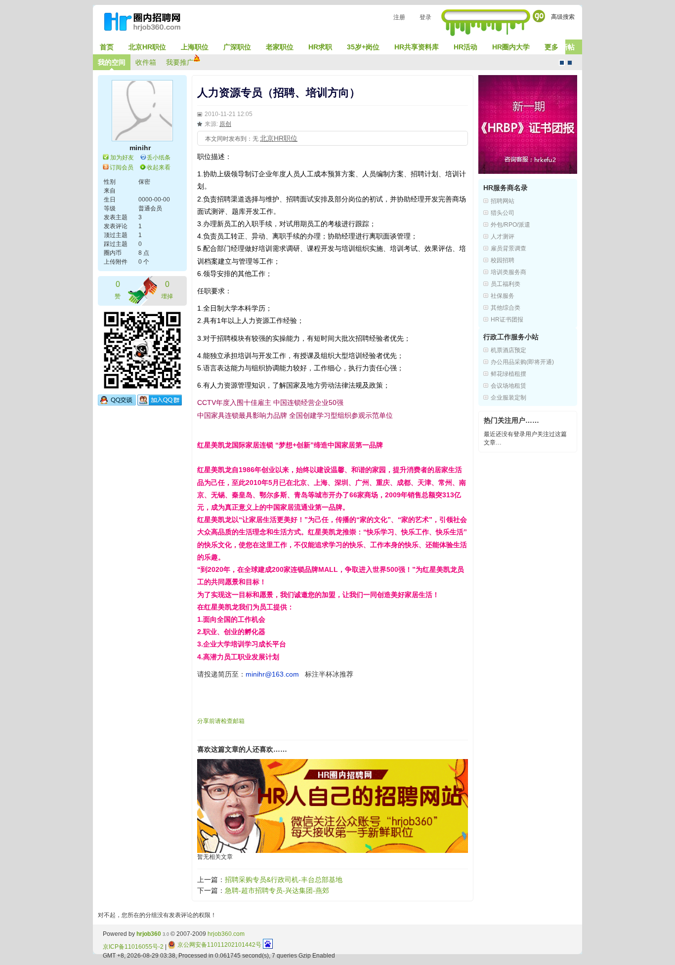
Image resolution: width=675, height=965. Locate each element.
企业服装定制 (508, 397)
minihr (140, 148)
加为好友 (122, 157)
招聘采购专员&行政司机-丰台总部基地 (283, 880)
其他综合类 (505, 307)
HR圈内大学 (511, 47)
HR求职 (320, 47)
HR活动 (465, 47)
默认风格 (562, 63)
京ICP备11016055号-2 (133, 946)
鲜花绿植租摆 (508, 373)
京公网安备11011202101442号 (219, 944)
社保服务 (502, 295)
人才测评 (502, 236)
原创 (225, 124)
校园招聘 (502, 260)
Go (539, 16)
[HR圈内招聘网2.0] (147, 24)
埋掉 (167, 290)
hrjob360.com (226, 933)
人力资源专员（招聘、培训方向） (278, 92)
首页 (107, 47)
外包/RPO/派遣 (510, 224)
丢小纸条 (158, 157)
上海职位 (195, 47)
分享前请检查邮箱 (221, 721)
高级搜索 (563, 16)
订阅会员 (121, 167)
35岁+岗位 (363, 47)
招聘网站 (502, 201)
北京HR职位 (147, 47)
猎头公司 (502, 212)
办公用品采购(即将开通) (522, 362)
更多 (551, 47)
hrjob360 (148, 933)
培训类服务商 (508, 272)
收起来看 (158, 167)
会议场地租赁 (508, 385)
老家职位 (280, 47)
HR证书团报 (507, 319)
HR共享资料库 (416, 47)
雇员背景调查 (508, 248)
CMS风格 (569, 62)
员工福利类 (505, 284)
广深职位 (237, 47)
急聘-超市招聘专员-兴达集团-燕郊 (277, 890)
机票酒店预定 (508, 350)
